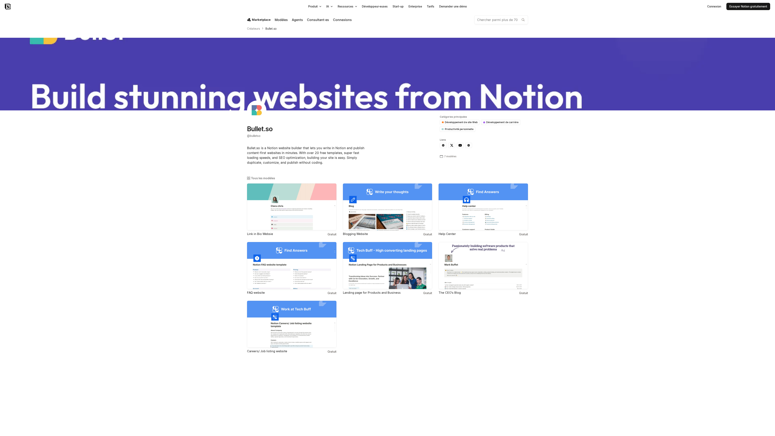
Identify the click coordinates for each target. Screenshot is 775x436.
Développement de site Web (461, 122)
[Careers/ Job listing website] (291, 324)
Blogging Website (355, 234)
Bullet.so (270, 28)
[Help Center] (483, 206)
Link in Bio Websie (260, 234)
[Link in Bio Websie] (291, 206)
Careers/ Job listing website (267, 351)
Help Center (447, 234)
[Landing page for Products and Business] (387, 265)
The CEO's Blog (450, 293)
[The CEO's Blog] (483, 265)
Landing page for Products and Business (372, 293)
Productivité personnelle (459, 129)
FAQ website (256, 293)
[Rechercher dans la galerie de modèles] (523, 20)
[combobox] (501, 19)
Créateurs (253, 28)
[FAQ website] (291, 265)
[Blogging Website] (387, 206)
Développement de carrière (502, 122)
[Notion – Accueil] (8, 6)
